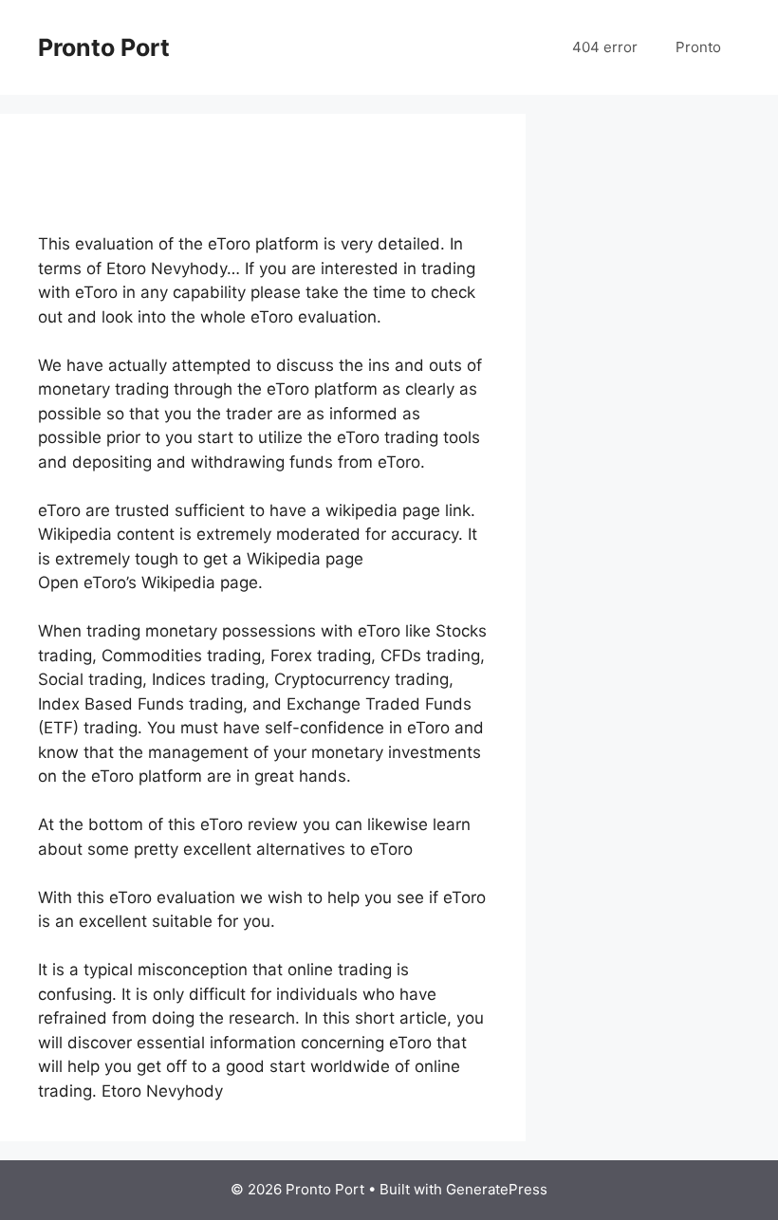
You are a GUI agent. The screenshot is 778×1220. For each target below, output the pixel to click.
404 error (605, 47)
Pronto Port (104, 47)
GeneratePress (496, 1189)
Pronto (698, 47)
